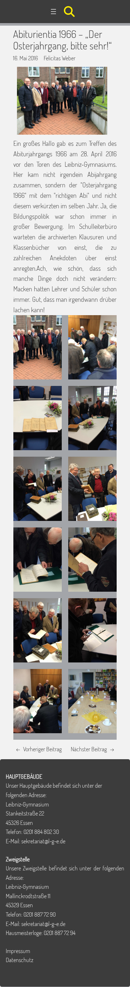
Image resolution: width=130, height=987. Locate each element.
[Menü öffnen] (53, 11)
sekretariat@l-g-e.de (43, 841)
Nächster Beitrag (89, 749)
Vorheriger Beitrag (42, 749)
